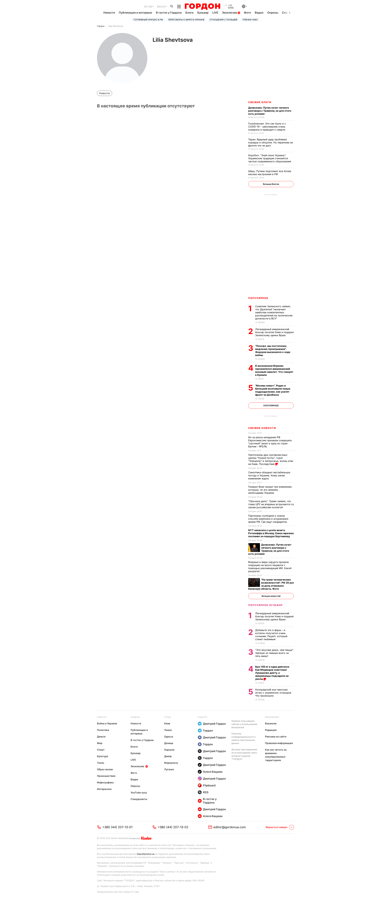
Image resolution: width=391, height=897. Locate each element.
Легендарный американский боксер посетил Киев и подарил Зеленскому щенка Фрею (274, 332)
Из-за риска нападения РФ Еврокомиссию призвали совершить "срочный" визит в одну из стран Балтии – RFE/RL (270, 442)
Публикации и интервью (135, 12)
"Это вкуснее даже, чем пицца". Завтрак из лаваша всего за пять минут (274, 653)
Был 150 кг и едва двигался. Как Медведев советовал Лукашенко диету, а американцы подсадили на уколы (272, 672)
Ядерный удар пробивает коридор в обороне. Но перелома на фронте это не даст (270, 142)
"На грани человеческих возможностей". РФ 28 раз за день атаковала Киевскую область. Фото (271, 584)
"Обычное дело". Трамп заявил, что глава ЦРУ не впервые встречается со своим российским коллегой (271, 504)
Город (167, 717)
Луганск (169, 769)
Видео (259, 12)
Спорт (101, 749)
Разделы (135, 717)
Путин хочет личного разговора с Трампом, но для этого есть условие (269, 110)
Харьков (169, 749)
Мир (99, 743)
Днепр (168, 756)
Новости (109, 12)
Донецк (168, 743)
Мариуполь (171, 762)
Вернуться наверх (276, 827)
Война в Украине (107, 723)
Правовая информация (279, 743)
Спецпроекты (139, 799)
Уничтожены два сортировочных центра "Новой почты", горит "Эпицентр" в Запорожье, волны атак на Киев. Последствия (270, 459)
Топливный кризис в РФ (148, 19)
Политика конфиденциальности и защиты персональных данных (243, 738)
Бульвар (202, 12)
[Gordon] (202, 6)
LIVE (215, 12)
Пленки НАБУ (250, 19)
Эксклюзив (230, 12)
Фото (247, 12)
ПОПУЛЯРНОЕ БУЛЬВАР (265, 605)
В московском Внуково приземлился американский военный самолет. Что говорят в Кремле (274, 370)
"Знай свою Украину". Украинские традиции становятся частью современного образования (270, 158)
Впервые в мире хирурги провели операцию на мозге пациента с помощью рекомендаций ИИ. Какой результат (269, 567)
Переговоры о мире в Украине (186, 19)
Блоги (189, 12)
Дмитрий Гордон (214, 723)
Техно (100, 762)
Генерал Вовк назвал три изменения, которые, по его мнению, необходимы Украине (270, 489)
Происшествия (106, 775)
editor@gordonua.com (229, 827)
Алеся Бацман (213, 771)
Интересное (104, 789)
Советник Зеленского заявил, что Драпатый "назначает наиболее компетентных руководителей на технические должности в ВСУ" (273, 312)
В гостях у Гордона (169, 12)
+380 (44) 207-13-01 (117, 827)
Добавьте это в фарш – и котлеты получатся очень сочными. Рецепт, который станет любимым (271, 635)
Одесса (168, 736)
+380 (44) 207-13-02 (173, 827)
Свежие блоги (259, 102)
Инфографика (105, 782)
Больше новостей (271, 596)
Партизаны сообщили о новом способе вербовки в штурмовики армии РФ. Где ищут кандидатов (268, 518)
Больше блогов (271, 184)
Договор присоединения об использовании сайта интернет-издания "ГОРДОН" (244, 754)
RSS (205, 792)
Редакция (271, 730)
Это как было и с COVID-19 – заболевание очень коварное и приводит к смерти (267, 126)
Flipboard (209, 785)
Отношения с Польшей (223, 19)
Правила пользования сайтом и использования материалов (244, 724)
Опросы (272, 12)
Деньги (101, 736)
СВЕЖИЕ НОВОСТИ (262, 428)
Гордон (100, 26)
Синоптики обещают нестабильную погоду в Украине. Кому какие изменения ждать (269, 475)
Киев (167, 723)
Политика (103, 730)
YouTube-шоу (139, 792)
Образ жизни (105, 769)
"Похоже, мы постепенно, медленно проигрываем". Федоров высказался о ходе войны (272, 350)
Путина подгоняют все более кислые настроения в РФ (269, 173)
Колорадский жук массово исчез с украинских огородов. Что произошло (273, 692)
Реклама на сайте (275, 736)
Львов (168, 730)
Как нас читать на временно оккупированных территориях (276, 755)
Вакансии (271, 723)
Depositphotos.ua (145, 854)
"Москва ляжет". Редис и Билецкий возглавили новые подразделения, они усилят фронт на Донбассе (272, 390)
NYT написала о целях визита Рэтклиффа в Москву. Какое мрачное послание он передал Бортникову (271, 533)
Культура (102, 756)
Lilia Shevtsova (115, 26)
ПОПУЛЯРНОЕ (258, 298)
